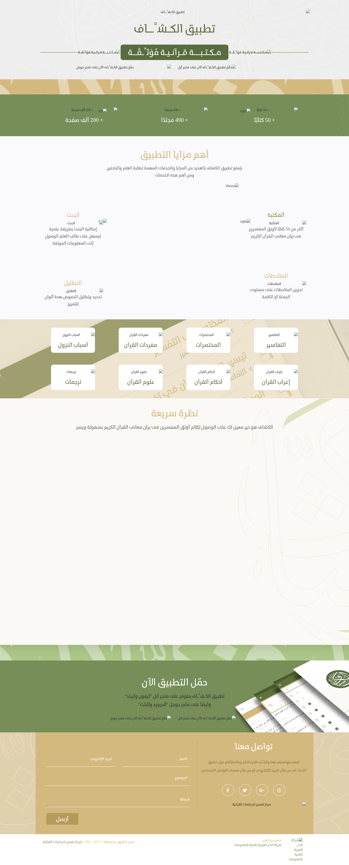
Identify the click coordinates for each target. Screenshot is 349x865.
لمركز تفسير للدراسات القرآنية (62, 842)
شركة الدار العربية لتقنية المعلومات (257, 845)
